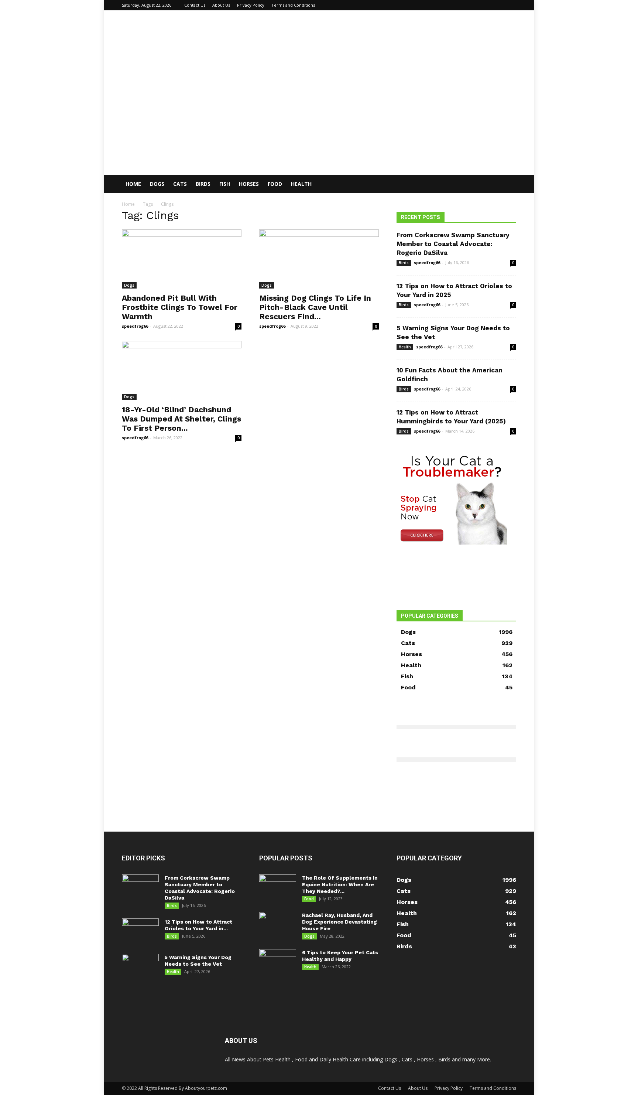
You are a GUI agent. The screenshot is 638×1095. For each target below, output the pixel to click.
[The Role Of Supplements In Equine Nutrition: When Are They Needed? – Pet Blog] (277, 887)
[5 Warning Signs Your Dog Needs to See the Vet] (140, 967)
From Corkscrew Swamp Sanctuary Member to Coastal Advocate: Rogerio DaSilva (453, 243)
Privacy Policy (250, 5)
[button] (507, 184)
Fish (224, 183)
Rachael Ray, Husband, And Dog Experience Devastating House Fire (339, 921)
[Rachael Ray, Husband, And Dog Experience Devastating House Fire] (277, 925)
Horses (249, 183)
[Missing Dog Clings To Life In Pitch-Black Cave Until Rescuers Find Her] (319, 259)
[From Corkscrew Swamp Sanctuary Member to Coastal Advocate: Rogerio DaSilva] (140, 887)
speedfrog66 (135, 326)
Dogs (157, 183)
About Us (221, 5)
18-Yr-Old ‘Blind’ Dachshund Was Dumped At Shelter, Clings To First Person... (181, 419)
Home (133, 183)
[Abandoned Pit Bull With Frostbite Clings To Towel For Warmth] (181, 259)
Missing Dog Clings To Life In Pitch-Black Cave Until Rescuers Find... (315, 307)
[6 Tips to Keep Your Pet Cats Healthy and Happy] (277, 962)
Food (275, 183)
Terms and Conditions (293, 5)
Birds (203, 183)
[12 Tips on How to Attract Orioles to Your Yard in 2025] (140, 931)
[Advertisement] (319, 119)
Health (301, 183)
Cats (180, 183)
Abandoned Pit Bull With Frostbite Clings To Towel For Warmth (179, 307)
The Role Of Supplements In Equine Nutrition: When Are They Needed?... (340, 884)
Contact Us (194, 5)
